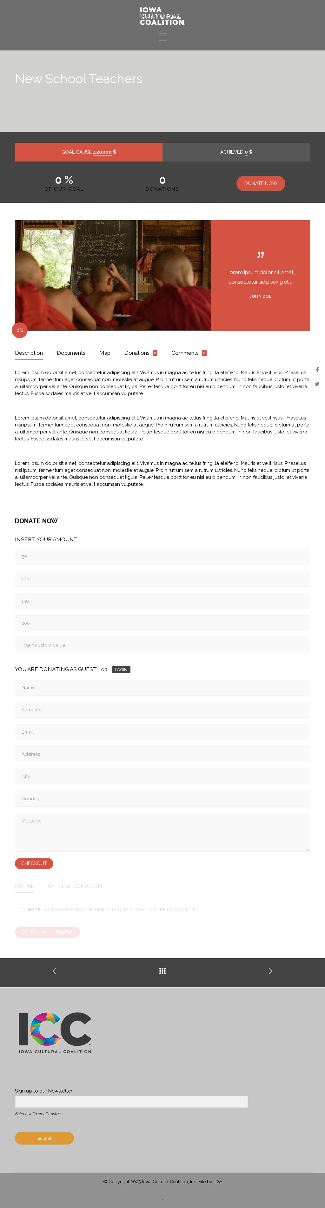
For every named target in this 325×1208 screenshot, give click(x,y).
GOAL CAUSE (89, 152)
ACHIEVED (236, 152)
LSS (218, 1181)
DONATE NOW (260, 183)
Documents (71, 353)
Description (29, 353)
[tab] (29, 353)
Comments (185, 353)
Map (104, 353)
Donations (136, 353)
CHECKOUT (34, 863)
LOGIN (121, 669)
